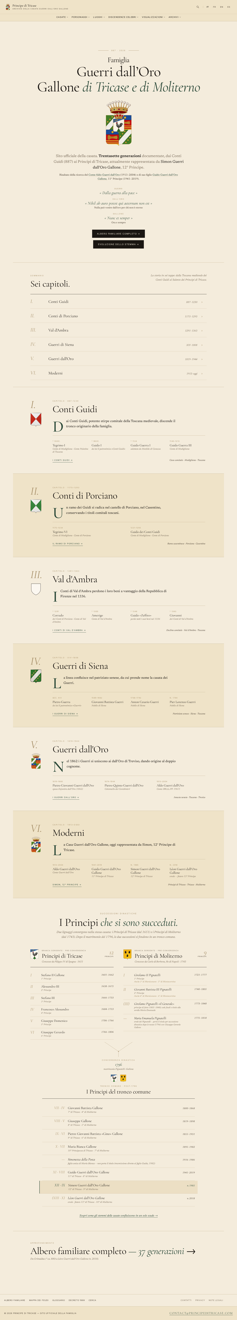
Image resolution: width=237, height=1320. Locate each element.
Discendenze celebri (122, 17)
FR (214, 7)
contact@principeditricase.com (201, 1313)
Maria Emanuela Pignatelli (150, 1018)
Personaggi (79, 17)
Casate (61, 17)
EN (221, 7)
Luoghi (97, 17)
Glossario (58, 1300)
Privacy (200, 1300)
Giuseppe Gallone (80, 1121)
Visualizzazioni (152, 17)
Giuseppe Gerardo (53, 1032)
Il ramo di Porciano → (68, 543)
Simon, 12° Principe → (67, 884)
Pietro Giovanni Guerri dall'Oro (73, 785)
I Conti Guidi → (63, 460)
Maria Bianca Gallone (82, 1147)
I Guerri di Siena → (65, 713)
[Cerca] (198, 7)
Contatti (186, 1300)
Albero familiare (14, 1300)
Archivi (173, 17)
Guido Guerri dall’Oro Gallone (106, 871)
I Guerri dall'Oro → (66, 797)
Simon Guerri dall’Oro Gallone (145, 871)
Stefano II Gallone (53, 975)
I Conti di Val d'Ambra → (69, 630)
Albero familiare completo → (118, 233)
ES (228, 7)
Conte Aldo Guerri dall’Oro (104, 175)
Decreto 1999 (77, 1300)
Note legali (216, 1300)
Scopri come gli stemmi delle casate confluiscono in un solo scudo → (118, 1215)
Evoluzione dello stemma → (118, 244)
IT (208, 7)
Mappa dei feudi (39, 1300)
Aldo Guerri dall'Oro (170, 785)
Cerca (92, 1300)
